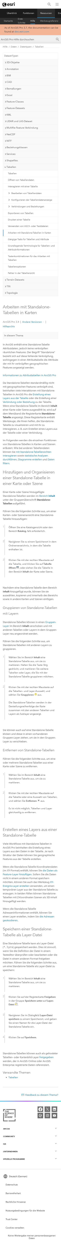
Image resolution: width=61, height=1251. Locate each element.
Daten (14, 46)
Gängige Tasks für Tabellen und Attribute (28, 239)
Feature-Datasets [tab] (16, 108)
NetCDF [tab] (11, 134)
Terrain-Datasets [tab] (15, 279)
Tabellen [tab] (11, 167)
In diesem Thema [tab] (13, 335)
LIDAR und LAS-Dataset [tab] (19, 121)
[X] (47, 1109)
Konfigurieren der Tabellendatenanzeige (31, 200)
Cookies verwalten (15, 1227)
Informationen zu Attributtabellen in (29, 375)
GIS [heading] (4, 1144)
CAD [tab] (9, 82)
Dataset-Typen (11, 56)
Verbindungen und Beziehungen (27, 206)
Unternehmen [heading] (10, 1151)
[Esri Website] (8, 4)
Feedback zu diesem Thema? (41, 1094)
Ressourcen (46, 13)
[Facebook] (40, 1109)
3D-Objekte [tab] (13, 62)
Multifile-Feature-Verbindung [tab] (22, 127)
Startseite (8, 21)
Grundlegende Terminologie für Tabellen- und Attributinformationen (31, 248)
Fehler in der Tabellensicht (21, 273)
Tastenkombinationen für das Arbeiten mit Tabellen (29, 258)
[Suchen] (49, 4)
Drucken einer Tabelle (19, 219)
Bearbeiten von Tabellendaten (26, 193)
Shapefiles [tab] (12, 160)
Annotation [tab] (13, 69)
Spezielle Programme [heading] (14, 1159)
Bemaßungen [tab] (14, 88)
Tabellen (39, 46)
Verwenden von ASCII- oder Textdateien (28, 226)
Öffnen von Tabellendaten (21, 180)
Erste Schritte (21, 21)
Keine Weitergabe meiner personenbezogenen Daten (32, 1237)
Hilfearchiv (9, 326)
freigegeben (46, 1057)
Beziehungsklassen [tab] (17, 147)
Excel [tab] (9, 95)
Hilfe (32, 21)
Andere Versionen (32, 322)
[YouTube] (54, 1115)
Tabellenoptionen (17, 266)
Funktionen (28, 13)
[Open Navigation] (57, 4)
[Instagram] (47, 1115)
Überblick (12, 13)
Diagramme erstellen (30, 459)
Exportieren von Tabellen (20, 213)
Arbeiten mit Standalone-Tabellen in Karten (29, 233)
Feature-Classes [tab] (15, 101)
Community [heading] (9, 1136)
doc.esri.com (22, 31)
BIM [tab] (9, 75)
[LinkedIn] (54, 1109)
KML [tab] (9, 114)
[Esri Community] (40, 1115)
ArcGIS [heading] (6, 1129)
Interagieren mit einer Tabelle (23, 186)
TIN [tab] (8, 286)
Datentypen (26, 46)
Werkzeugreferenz (49, 21)
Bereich (47, 495)
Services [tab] (11, 154)
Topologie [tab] (12, 292)
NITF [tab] (9, 140)
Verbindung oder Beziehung (19, 402)
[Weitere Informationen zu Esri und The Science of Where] (9, 1115)
